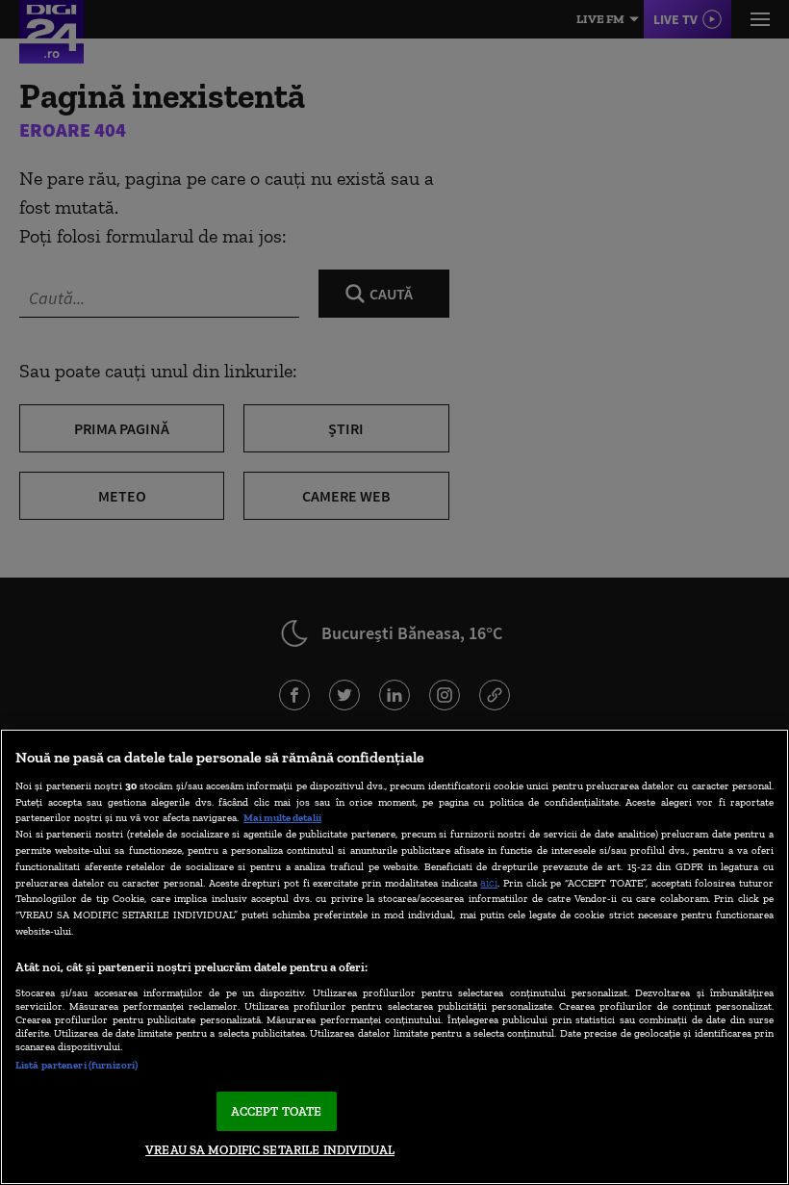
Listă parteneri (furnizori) (76, 1064)
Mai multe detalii (282, 817)
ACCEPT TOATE (276, 1111)
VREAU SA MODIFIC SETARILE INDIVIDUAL (269, 1150)
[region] (394, 957)
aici (488, 882)
